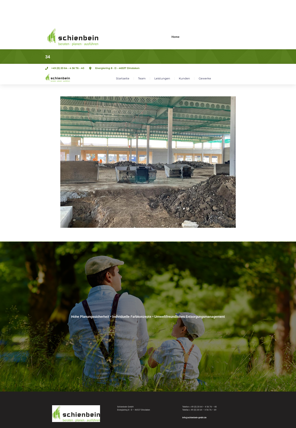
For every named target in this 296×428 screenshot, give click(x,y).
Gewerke (205, 78)
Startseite (122, 78)
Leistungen (162, 78)
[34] (148, 162)
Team (142, 78)
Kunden (184, 78)
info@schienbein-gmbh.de (194, 417)
